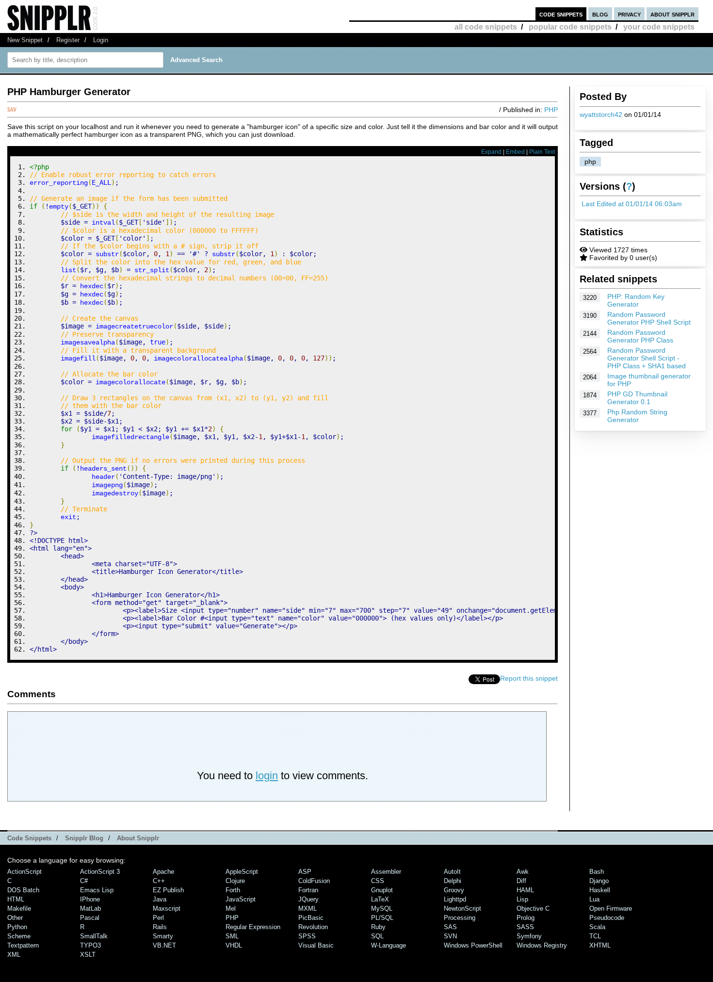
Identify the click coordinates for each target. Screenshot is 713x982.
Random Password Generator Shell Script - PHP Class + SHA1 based (646, 358)
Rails (160, 927)
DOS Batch (23, 890)
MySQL (381, 908)
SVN (450, 936)
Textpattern (23, 945)
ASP (304, 871)
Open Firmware (610, 908)
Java (159, 899)
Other (15, 917)
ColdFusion (314, 880)
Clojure (235, 880)
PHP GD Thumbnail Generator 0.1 (637, 398)
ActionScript (24, 871)
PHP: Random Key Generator (635, 300)
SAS (450, 927)
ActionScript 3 (100, 871)
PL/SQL (382, 917)
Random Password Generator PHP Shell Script (649, 318)
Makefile (19, 908)
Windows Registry (542, 945)
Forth (233, 890)
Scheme (19, 936)
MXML (307, 908)
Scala (597, 927)
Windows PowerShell (473, 945)
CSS (377, 880)
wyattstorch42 (601, 114)
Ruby (378, 927)
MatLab (90, 908)
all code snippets (485, 27)
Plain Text (542, 152)
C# (84, 880)
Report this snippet (529, 678)
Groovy (454, 890)
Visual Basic (316, 945)
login (267, 775)
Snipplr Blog (84, 838)
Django (599, 880)
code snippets (561, 14)
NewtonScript (462, 908)
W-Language (388, 945)
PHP (551, 110)
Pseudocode (606, 917)
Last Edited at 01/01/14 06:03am (632, 204)
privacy (629, 14)
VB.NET (164, 945)
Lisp (522, 899)
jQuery (308, 899)
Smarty (163, 936)
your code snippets (659, 27)
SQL (377, 936)
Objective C (533, 908)
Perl (158, 917)
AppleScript (242, 871)
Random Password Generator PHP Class (640, 336)
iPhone (90, 899)
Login (100, 40)
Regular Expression (253, 927)
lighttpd (455, 899)
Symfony (529, 936)
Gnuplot (382, 890)
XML (13, 954)
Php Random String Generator (637, 416)
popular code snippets (570, 27)
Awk (523, 871)
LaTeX (380, 899)
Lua (594, 899)
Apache (163, 871)
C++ (159, 880)
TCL (595, 936)
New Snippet (25, 40)
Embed (515, 152)
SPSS (307, 936)
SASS (525, 927)
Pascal (89, 917)
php (590, 161)
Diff (521, 880)
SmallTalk (94, 936)
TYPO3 (90, 945)
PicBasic (311, 917)
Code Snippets (29, 838)
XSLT (88, 954)
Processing (459, 917)
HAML (525, 890)
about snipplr (672, 14)
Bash (596, 871)
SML (232, 936)
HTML (15, 899)
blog (600, 14)
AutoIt (452, 871)
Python (17, 927)
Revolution (313, 927)
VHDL (234, 945)
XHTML (600, 945)
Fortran (308, 890)
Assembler (386, 871)
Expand (491, 152)
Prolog (526, 917)
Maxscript (166, 908)
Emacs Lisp (96, 890)
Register (68, 40)
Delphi (452, 880)
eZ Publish (168, 890)
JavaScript (241, 899)
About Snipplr (138, 838)
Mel (231, 908)
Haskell (599, 890)
